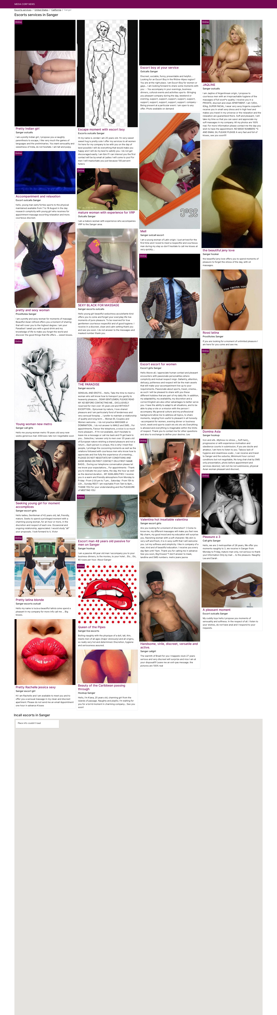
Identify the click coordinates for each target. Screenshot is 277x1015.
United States (41, 10)
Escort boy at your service (159, 67)
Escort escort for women (158, 364)
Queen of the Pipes (91, 627)
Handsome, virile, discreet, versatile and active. (169, 645)
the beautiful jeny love (219, 250)
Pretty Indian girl (27, 128)
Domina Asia (212, 431)
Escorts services (22, 10)
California (56, 10)
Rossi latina (211, 332)
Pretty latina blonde (30, 600)
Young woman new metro (34, 424)
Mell (143, 231)
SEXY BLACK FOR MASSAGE (98, 305)
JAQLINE (209, 85)
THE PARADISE (89, 384)
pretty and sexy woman (32, 310)
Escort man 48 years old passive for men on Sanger (104, 543)
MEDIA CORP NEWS (24, 4)
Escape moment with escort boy (101, 129)
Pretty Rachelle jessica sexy (36, 687)
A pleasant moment (217, 610)
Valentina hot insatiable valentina (164, 519)
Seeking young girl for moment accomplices (38, 505)
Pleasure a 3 (211, 537)
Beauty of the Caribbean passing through (101, 687)
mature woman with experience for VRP (106, 212)
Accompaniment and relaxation (38, 196)
